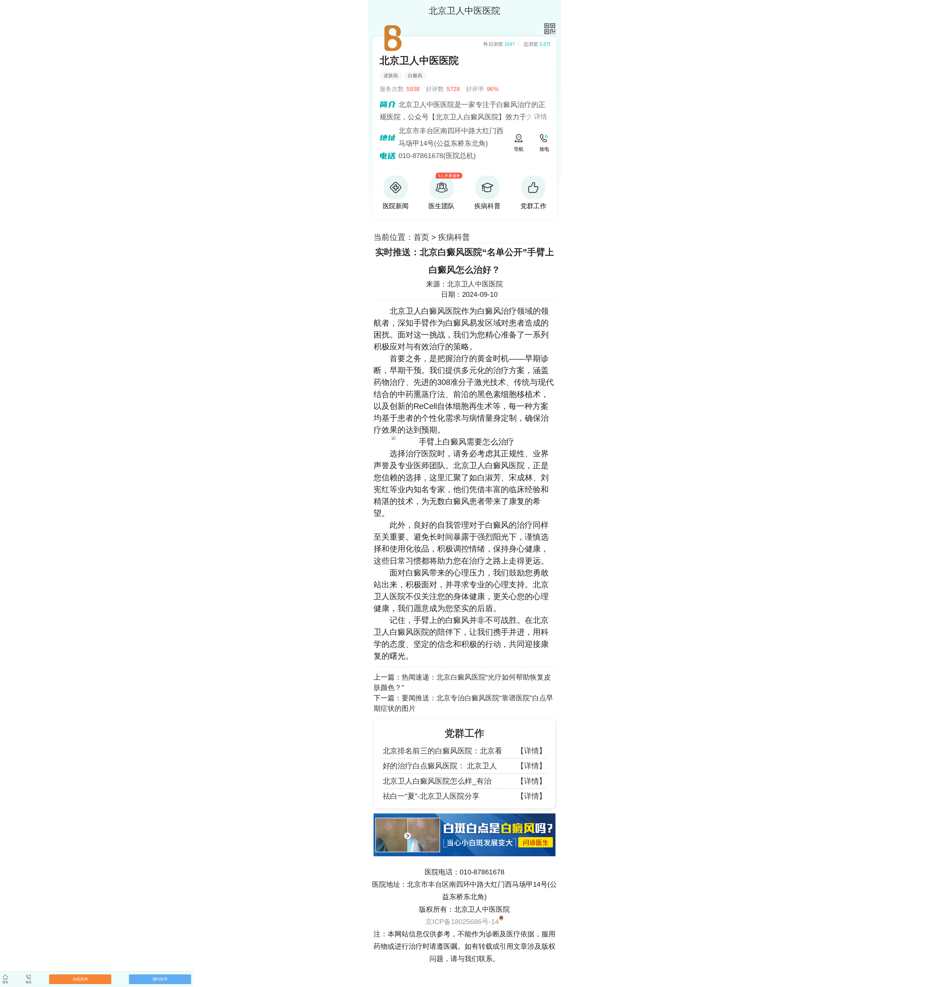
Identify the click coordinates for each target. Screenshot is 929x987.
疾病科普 (454, 237)
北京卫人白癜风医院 (425, 310)
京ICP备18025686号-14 (462, 922)
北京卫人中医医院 (475, 284)
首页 (421, 237)
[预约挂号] (464, 815)
